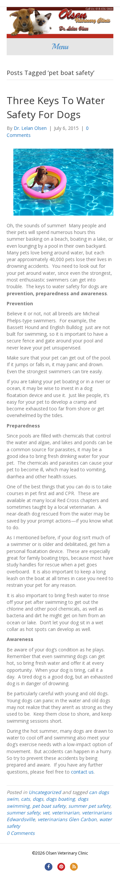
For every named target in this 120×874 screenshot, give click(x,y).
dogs (38, 799)
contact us (82, 772)
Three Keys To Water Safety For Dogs (56, 107)
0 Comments (21, 833)
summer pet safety (89, 806)
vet (46, 812)
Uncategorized (45, 792)
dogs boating (60, 799)
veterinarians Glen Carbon (67, 819)
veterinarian (65, 812)
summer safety (23, 812)
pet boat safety (49, 806)
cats (25, 799)
